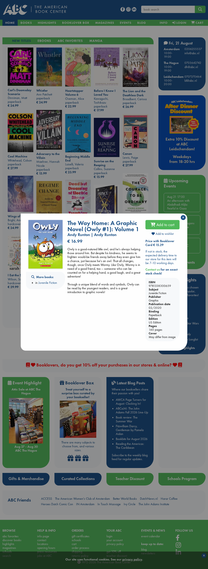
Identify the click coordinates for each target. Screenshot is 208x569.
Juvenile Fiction (47, 283)
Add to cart (164, 224)
